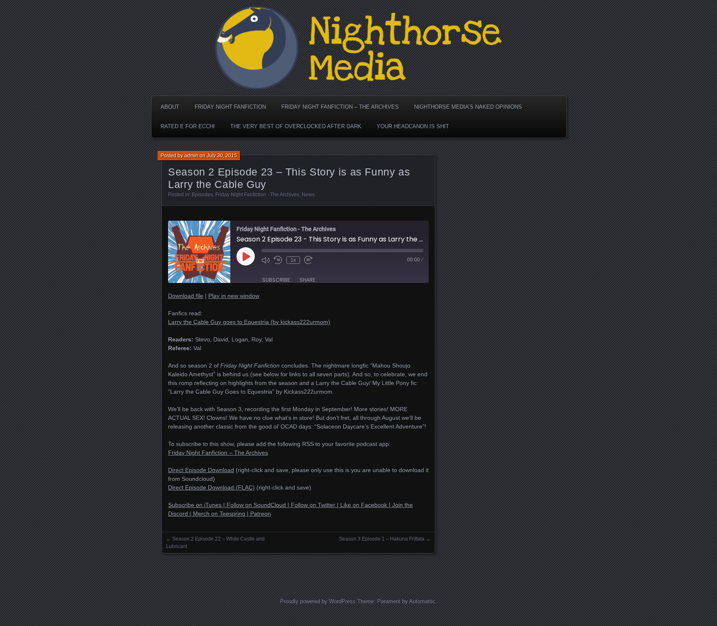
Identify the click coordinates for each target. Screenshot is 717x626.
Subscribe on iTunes (195, 505)
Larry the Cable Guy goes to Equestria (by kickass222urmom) (249, 322)
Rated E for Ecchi (188, 126)
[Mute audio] (265, 260)
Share (307, 279)
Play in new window (233, 295)
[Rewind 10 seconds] (278, 260)
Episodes (202, 194)
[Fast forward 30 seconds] (308, 260)
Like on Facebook (363, 505)
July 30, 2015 (222, 155)
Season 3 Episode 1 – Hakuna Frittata (381, 539)
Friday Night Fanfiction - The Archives (257, 194)
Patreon (260, 513)
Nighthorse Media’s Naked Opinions (468, 107)
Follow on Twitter (313, 505)
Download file (185, 295)
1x (293, 260)
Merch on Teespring (219, 513)
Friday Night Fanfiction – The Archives (340, 107)
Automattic (422, 601)
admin (191, 155)
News (308, 194)
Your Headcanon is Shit (413, 126)
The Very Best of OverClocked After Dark (295, 126)
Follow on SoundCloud (256, 505)
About (170, 107)
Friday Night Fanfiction (230, 107)
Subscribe (276, 279)
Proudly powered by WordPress (318, 601)
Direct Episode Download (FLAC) (211, 487)
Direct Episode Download (201, 470)
